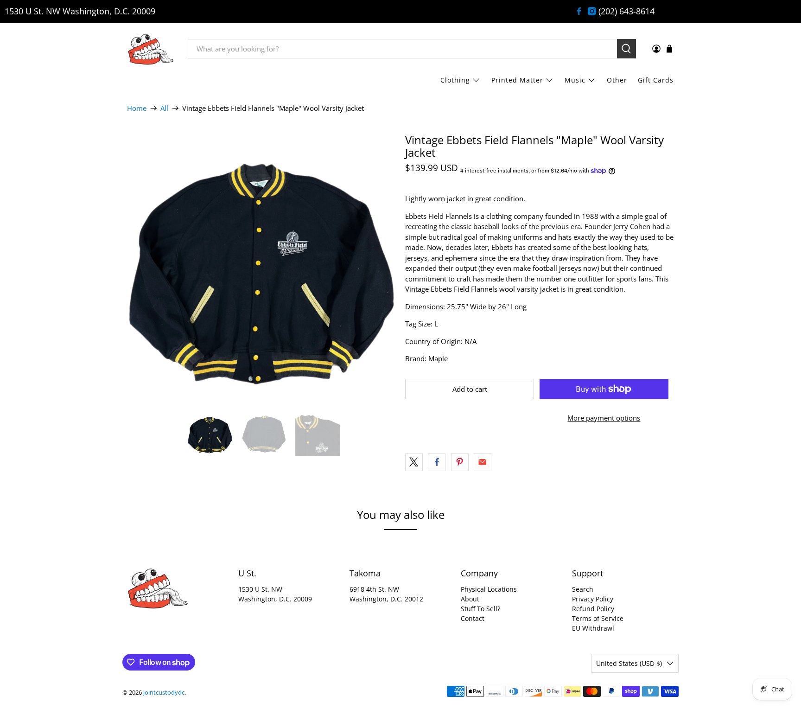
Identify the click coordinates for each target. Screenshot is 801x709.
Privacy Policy (592, 598)
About (470, 598)
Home (136, 108)
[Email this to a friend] (482, 462)
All (164, 108)
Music (575, 80)
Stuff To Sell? (480, 608)
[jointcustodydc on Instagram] (592, 11)
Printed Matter (517, 80)
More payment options (603, 417)
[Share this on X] (414, 462)
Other (617, 80)
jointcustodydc (163, 692)
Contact (472, 618)
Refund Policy (593, 608)
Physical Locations (489, 589)
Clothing (455, 80)
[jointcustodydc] (150, 48)
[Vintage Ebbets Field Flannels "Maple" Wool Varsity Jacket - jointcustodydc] (261, 268)
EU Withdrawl (593, 628)
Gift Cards (656, 80)
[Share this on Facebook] (436, 462)
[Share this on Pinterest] (460, 462)
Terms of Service (597, 618)
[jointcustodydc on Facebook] (579, 11)
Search (582, 589)
